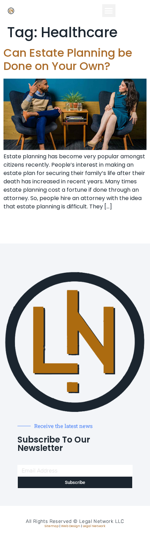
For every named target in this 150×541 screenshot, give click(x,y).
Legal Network (94, 526)
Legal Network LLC (101, 521)
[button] (108, 10)
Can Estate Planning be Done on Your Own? (67, 59)
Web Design (70, 526)
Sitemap (52, 526)
